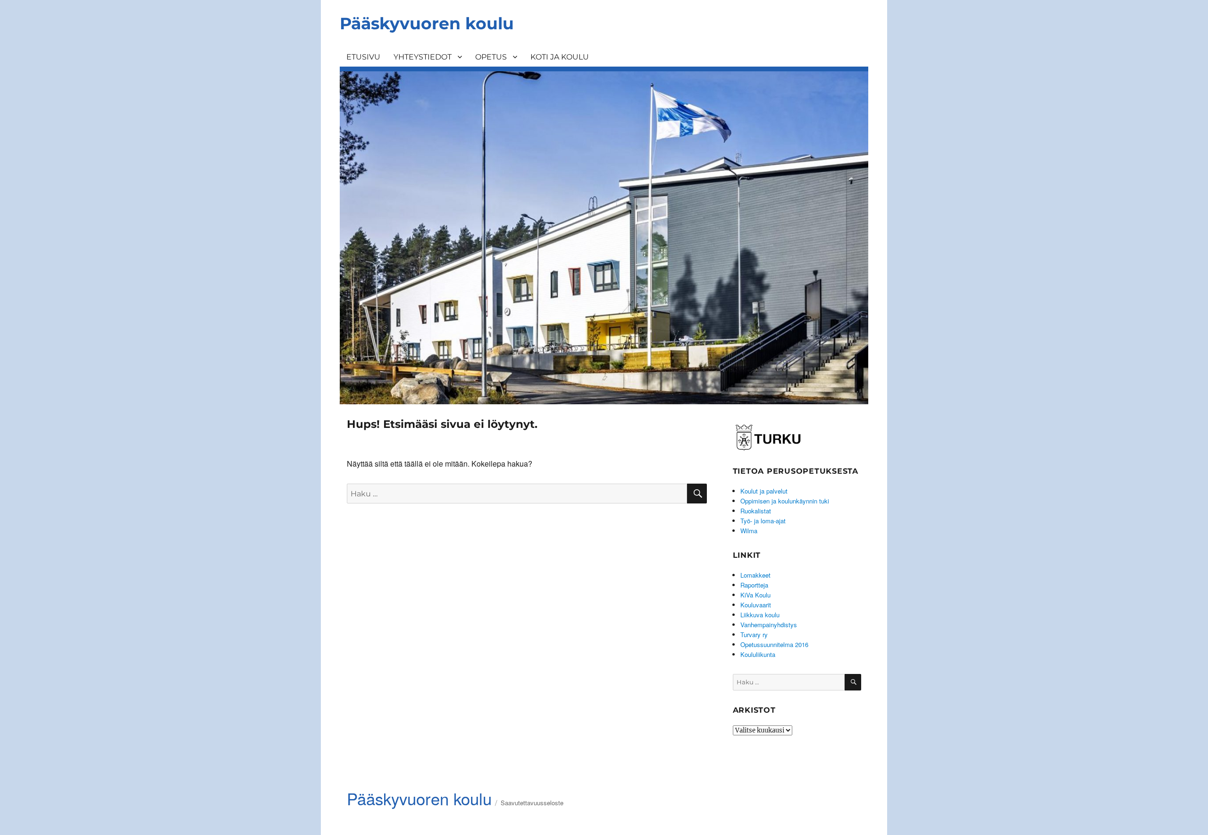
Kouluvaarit (755, 604)
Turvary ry (754, 634)
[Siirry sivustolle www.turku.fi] (768, 435)
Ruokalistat (755, 510)
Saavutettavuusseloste (532, 802)
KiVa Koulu (755, 594)
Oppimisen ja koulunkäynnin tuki (784, 500)
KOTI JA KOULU (559, 56)
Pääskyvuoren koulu (427, 23)
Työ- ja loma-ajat (763, 520)
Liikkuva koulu (760, 614)
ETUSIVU (363, 56)
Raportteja (754, 584)
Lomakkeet (755, 575)
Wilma (748, 530)
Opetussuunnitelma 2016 (774, 644)
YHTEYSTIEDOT (423, 56)
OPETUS (491, 56)
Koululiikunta (757, 654)
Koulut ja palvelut (764, 490)
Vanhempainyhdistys (768, 624)
